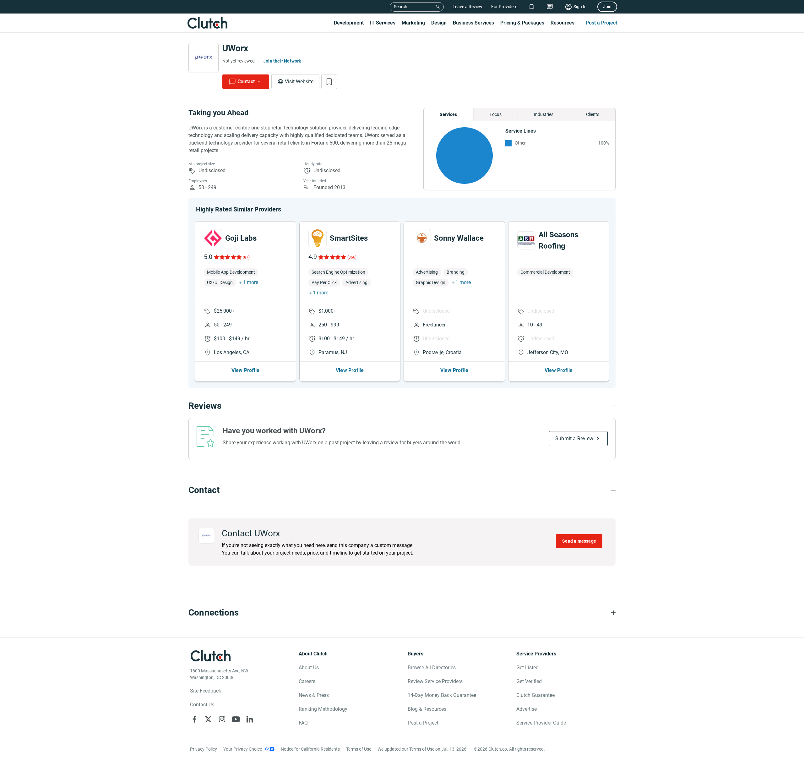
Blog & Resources (427, 709)
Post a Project (601, 23)
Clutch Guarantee (535, 695)
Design (439, 23)
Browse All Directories (432, 668)
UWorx (235, 48)
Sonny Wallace (459, 238)
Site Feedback (205, 691)
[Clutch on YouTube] (235, 719)
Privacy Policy (203, 749)
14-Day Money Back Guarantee (442, 695)
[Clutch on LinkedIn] (249, 719)
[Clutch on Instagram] (222, 719)
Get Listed (527, 668)
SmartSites (349, 238)
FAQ (303, 723)
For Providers (504, 6)
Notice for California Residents (310, 749)
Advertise (526, 709)
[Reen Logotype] (213, 238)
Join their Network (282, 60)
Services (448, 114)
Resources (562, 23)
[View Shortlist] (532, 6)
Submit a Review (574, 438)
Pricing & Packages (522, 23)
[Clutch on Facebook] (194, 719)
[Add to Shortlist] (329, 81)
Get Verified (529, 681)
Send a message (579, 541)
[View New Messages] (550, 7)
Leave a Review (467, 6)
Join (607, 6)
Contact (246, 82)
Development (349, 23)
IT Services (382, 23)
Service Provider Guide (541, 723)
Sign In (580, 6)
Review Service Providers (435, 681)
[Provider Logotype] (203, 58)
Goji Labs (241, 238)
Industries (543, 114)
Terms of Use (358, 749)
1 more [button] (250, 282)
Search (400, 6)
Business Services (473, 23)
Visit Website (299, 82)
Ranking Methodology (323, 709)
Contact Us (202, 705)
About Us (309, 668)
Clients (592, 114)
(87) (246, 257)
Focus (496, 114)
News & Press (314, 695)
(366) (351, 257)
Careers (307, 681)
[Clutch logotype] (207, 23)
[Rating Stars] (227, 257)
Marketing (413, 23)
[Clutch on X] (208, 719)
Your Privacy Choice (242, 749)
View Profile (245, 370)
